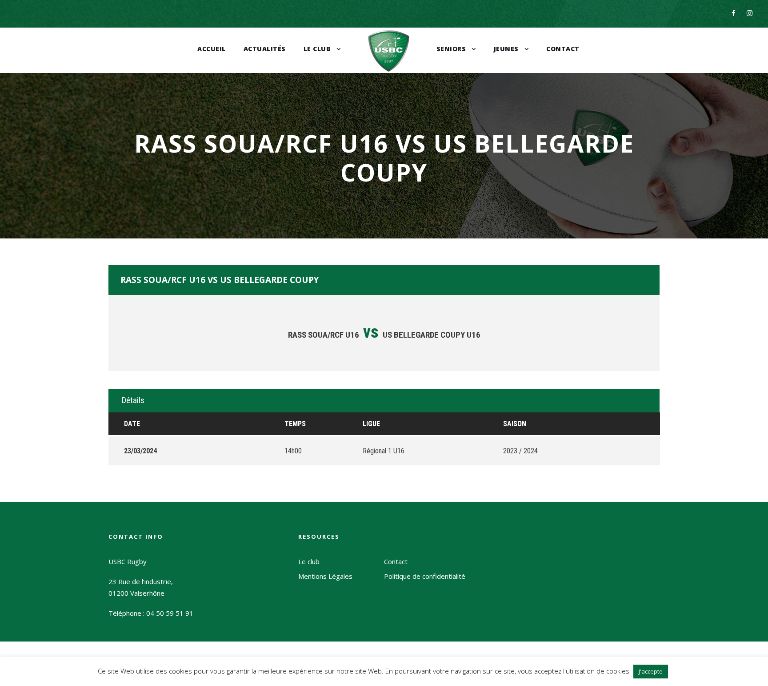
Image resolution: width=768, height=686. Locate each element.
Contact (563, 48)
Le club (317, 48)
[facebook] (734, 12)
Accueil (211, 48)
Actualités (265, 48)
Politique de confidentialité (424, 576)
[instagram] (749, 12)
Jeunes (506, 48)
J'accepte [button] (651, 671)
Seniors (451, 48)
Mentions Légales (325, 576)
